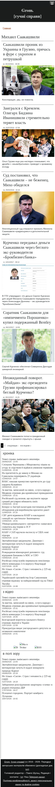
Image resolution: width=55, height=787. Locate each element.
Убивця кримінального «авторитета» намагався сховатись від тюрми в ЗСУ (27, 525)
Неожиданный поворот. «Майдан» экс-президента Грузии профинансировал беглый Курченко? (25, 385)
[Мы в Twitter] (26, 647)
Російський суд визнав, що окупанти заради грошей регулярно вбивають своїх (25, 500)
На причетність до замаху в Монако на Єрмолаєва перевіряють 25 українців (22, 474)
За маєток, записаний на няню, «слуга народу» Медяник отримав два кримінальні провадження (27, 491)
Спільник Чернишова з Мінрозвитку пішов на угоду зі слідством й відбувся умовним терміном (27, 466)
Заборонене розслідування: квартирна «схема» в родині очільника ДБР (27, 686)
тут (26, 769)
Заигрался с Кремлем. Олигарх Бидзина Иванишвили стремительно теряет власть (26, 115)
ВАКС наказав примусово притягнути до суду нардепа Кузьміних (26, 483)
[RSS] (38, 647)
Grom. (27, 10)
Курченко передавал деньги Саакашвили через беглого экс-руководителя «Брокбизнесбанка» (26, 249)
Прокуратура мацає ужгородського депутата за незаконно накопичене (26, 629)
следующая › (12, 445)
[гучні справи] (17, 762)
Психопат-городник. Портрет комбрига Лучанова (22, 694)
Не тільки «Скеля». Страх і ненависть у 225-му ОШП (26, 570)
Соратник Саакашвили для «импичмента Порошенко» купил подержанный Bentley (27, 317)
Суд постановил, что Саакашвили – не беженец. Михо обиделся (26, 179)
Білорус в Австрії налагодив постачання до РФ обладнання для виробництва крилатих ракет (26, 508)
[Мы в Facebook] (15, 647)
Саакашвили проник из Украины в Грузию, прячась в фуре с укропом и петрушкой (26, 51)
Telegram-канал (37, 777)
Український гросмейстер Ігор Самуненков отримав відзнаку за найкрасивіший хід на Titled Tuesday (27, 580)
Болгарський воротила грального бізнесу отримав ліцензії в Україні (23, 621)
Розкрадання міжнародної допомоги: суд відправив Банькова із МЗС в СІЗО (23, 553)
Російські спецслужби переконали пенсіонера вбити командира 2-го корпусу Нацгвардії (26, 562)
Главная (7, 28)
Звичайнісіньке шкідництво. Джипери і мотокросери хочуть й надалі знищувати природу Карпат (23, 543)
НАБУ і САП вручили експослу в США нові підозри (25, 533)
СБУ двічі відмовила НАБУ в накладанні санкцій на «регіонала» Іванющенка (23, 517)
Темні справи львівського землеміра (20, 459)
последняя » (25, 445)
